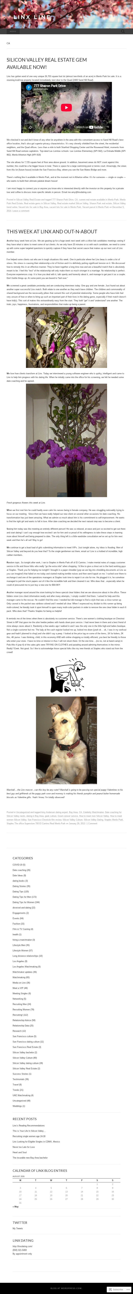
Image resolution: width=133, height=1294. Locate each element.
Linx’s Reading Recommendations (29, 1125)
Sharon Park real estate (101, 203)
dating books (19, 881)
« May (15, 1206)
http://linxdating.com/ (22, 1246)
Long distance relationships (25, 956)
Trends (16, 1090)
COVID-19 (17, 865)
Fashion (16, 924)
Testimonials (18, 1079)
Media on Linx (19, 983)
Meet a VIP (18, 988)
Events (16, 918)
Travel (15, 1084)
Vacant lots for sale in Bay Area (33, 207)
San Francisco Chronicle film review (44, 820)
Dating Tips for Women (23, 902)
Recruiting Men (20, 1004)
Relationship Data (21, 1025)
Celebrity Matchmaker (93, 812)
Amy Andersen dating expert (54, 812)
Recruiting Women (21, 1009)
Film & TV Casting (21, 929)
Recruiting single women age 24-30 (29, 1136)
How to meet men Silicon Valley (94, 816)
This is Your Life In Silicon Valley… (29, 1131)
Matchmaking (19, 977)
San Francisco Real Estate (25, 1047)
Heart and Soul (20, 1152)
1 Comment (91, 823)
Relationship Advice (22, 1020)
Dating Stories (19, 886)
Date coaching (19, 870)
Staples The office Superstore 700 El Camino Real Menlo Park (36, 823)
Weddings (17, 1106)
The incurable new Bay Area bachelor (30, 1158)
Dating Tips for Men (22, 897)
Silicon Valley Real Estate (28, 199)
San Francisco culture (23, 1036)
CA (76, 199)
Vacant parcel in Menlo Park (95, 207)
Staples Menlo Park (113, 820)
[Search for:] (123, 31)
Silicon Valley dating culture (26, 1063)
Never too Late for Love (24, 1147)
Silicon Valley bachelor (23, 1052)
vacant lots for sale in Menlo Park (65, 207)
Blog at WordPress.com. (66, 1288)
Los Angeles (18, 961)
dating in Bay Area (35, 816)
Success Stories (20, 1074)
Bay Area (73, 812)
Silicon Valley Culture (73, 820)
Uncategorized (23, 812)
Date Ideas (18, 875)
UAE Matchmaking (21, 1095)
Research (17, 1031)
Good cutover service (68, 816)
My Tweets (18, 1228)
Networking (18, 999)
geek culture (50, 816)
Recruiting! (18, 1015)
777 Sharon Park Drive (62, 199)
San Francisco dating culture (26, 1041)
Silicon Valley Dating (93, 820)
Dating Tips (18, 891)
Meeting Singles (20, 993)
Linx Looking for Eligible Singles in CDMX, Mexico (36, 1141)
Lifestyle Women (20, 950)
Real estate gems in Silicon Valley (40, 203)
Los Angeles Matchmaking (25, 966)
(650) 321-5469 (20, 1250)
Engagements (19, 913)
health (15, 934)
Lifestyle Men (19, 945)
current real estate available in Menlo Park (99, 199)
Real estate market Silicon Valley (72, 203)
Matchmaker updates (22, 972)
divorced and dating (22, 907)
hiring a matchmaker (22, 940)
